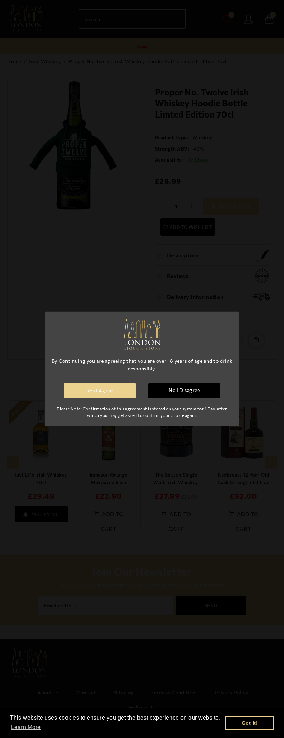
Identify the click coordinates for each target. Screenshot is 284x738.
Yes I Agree (100, 390)
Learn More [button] (26, 727)
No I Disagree (184, 390)
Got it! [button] (250, 723)
